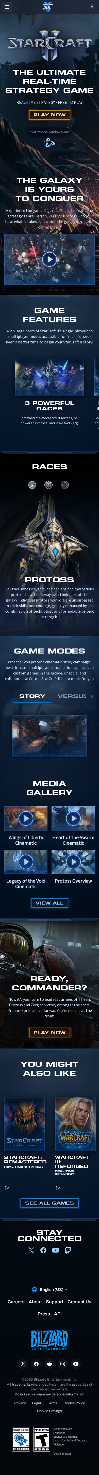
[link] (49, 143)
